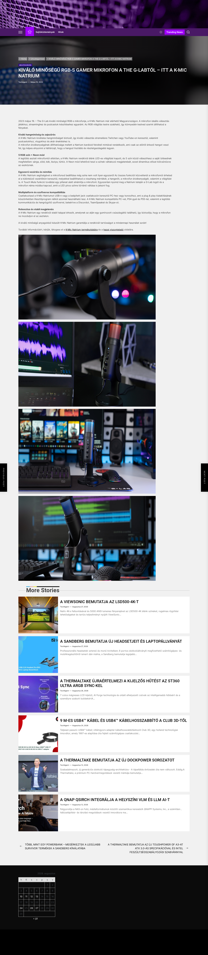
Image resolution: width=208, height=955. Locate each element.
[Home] (29, 32)
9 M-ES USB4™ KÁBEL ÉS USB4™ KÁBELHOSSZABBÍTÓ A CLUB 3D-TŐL (123, 720)
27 (37, 908)
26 (31, 908)
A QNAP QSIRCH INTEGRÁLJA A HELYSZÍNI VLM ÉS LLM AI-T (115, 799)
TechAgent (22, 82)
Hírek (61, 32)
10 (21, 896)
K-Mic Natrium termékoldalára (82, 229)
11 (26, 896)
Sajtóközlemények (45, 32)
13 (37, 896)
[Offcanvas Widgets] (20, 32)
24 (21, 908)
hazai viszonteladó (113, 229)
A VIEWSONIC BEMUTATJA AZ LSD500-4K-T (99, 601)
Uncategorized (25, 65)
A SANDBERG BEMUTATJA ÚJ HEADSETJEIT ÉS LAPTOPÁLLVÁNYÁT (121, 641)
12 (31, 896)
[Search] (188, 32)
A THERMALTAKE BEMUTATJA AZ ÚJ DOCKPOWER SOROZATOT (117, 760)
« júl (35, 918)
